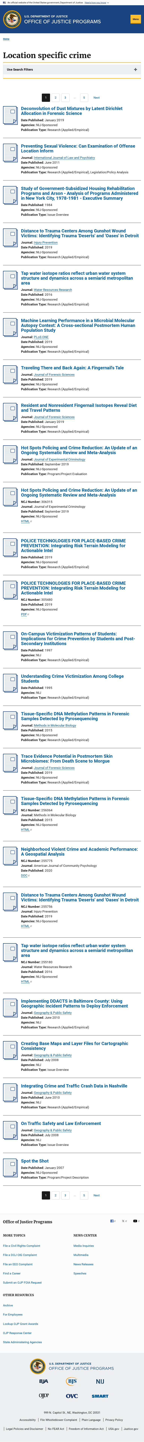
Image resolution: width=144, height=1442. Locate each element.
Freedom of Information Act (86, 1429)
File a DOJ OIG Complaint (20, 1255)
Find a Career (11, 1273)
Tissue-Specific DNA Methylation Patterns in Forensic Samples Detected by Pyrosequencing (75, 716)
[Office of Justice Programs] (12, 19)
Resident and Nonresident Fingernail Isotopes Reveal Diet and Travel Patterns (79, 408)
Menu (136, 19)
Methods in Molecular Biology (55, 725)
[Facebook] (114, 1224)
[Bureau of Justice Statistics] (72, 1386)
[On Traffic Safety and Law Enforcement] (10, 1138)
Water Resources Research (53, 290)
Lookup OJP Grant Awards (20, 1323)
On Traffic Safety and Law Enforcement (61, 1123)
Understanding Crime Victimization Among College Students (72, 679)
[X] (126, 1224)
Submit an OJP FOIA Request (22, 1282)
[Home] (62, 19)
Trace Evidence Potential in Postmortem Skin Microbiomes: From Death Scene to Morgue (66, 759)
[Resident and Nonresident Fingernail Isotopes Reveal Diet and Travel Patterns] (10, 420)
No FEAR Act (56, 1429)
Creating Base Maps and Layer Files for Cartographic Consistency (74, 1046)
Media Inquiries (84, 1246)
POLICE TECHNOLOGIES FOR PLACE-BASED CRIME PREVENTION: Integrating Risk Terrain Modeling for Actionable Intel (73, 545)
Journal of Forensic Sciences (54, 374)
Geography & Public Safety (53, 1013)
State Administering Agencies (22, 1342)
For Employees (12, 1314)
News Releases (83, 1264)
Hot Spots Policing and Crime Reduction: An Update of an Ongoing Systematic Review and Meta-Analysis (79, 450)
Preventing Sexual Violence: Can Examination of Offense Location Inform (78, 148)
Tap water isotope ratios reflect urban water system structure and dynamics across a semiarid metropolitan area (77, 278)
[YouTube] (137, 1224)
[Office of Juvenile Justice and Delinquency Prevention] (44, 1399)
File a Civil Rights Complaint (21, 1246)
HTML (25, 521)
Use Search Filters (20, 69)
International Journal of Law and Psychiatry (64, 158)
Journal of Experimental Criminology (59, 459)
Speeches (80, 1273)
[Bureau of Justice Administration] (43, 1384)
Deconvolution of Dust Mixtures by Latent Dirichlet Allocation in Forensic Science (71, 111)
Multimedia (81, 1255)
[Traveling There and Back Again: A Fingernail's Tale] (10, 383)
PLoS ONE (41, 337)
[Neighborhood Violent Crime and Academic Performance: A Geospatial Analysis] (10, 864)
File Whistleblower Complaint (58, 1420)
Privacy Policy (114, 1420)
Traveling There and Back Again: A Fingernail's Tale (72, 367)
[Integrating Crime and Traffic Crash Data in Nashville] (10, 1101)
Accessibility (28, 1420)
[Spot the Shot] (10, 1176)
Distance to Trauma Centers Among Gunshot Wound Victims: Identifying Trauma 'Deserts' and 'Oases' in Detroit (80, 233)
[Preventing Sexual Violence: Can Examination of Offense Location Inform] (10, 161)
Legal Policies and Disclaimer (24, 1429)
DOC (24, 875)
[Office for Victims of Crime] (72, 1398)
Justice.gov (131, 1429)
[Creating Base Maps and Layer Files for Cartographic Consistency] (10, 1059)
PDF (24, 614)
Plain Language (91, 1420)
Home (6, 39)
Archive (8, 1305)
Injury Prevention (46, 242)
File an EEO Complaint (17, 1264)
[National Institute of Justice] (100, 1384)
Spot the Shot (35, 1161)
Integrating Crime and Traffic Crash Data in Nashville (74, 1086)
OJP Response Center (17, 1333)
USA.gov (113, 1429)
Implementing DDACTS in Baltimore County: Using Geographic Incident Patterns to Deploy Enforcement (74, 1004)
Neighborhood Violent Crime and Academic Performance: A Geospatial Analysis (79, 852)
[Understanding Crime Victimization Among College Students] (10, 691)
